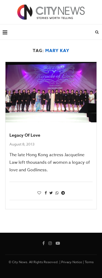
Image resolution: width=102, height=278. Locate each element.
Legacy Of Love (24, 135)
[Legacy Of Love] (51, 92)
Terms (89, 262)
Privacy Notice (71, 262)
